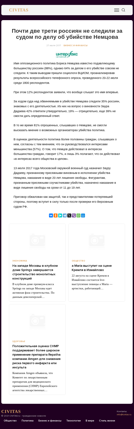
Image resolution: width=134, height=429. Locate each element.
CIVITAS (18, 10)
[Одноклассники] (56, 215)
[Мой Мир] (83, 215)
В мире (90, 420)
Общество (78, 261)
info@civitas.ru (124, 414)
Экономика (19, 261)
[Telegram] (65, 215)
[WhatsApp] (78, 215)
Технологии (73, 420)
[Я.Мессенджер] (60, 215)
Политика (28, 420)
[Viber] (74, 215)
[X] (69, 215)
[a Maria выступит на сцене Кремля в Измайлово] (96, 240)
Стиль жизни (107, 420)
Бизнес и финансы (76, 45)
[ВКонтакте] (51, 215)
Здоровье (18, 341)
